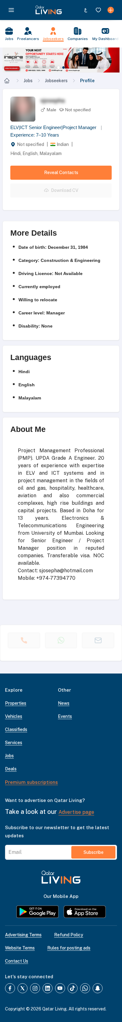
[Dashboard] (110, 10)
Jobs (28, 80)
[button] (61, 60)
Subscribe (94, 852)
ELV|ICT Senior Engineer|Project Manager (56, 127)
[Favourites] (98, 10)
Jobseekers (56, 80)
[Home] (7, 80)
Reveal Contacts (61, 172)
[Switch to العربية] (85, 10)
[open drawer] (11, 10)
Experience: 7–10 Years (34, 135)
